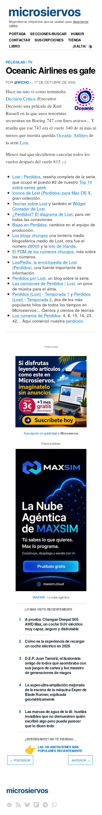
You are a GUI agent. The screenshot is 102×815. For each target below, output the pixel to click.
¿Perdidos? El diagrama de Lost (42, 214)
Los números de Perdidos (36, 315)
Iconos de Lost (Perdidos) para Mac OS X (51, 193)
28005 (34, 246)
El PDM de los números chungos (43, 251)
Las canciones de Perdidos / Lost (43, 283)
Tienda (74, 40)
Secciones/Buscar (48, 33)
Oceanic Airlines (72, 135)
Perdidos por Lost (29, 278)
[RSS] (18, 804)
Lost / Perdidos (26, 176)
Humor (77, 33)
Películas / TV (19, 62)
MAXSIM (39, 597)
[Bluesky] (27, 804)
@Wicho (21, 82)
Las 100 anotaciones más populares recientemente (60, 749)
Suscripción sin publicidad (40, 433)
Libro (14, 46)
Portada (17, 33)
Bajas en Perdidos (29, 224)
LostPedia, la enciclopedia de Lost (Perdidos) (44, 264)
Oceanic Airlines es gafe (50, 70)
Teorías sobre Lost (29, 203)
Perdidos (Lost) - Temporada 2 (51, 296)
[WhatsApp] (54, 804)
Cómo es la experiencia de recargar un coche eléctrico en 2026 (54, 643)
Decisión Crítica (21, 98)
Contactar (19, 40)
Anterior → (80, 760)
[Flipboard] (36, 804)
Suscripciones (49, 40)
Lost (24, 142)
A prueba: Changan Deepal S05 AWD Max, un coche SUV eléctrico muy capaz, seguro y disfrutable (54, 624)
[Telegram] (45, 804)
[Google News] (9, 804)
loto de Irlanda (62, 246)
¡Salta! (79, 46)
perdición (74, 321)
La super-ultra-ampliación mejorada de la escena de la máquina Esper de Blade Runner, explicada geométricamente (56, 692)
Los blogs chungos (30, 235)
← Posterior (20, 760)
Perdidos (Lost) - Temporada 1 (41, 294)
